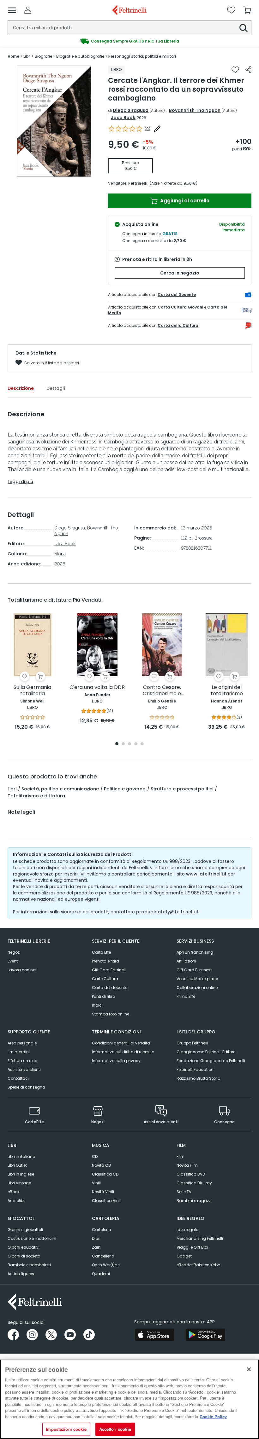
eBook (13, 1191)
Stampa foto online (110, 1014)
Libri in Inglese (21, 1174)
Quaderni (101, 1273)
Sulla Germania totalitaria (32, 690)
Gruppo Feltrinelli (192, 1043)
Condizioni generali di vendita (121, 1043)
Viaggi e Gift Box (192, 1247)
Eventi (13, 961)
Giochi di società (24, 1256)
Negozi (14, 952)
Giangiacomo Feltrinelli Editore (206, 1052)
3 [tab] (129, 744)
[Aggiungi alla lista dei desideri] (235, 69)
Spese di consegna (26, 1087)
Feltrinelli (137, 183)
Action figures (21, 1273)
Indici (97, 1005)
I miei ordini (19, 1052)
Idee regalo (187, 1229)
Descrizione (21, 388)
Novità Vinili (103, 1191)
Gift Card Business (195, 970)
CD (95, 1156)
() (147, 128)
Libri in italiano (21, 1156)
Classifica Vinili (107, 1200)
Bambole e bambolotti (29, 1265)
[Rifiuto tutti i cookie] (249, 1369)
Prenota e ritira (105, 961)
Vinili (96, 1183)
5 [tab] (142, 744)
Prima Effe (186, 996)
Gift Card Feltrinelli (109, 970)
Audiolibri (17, 1200)
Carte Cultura (105, 978)
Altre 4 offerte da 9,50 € (173, 183)
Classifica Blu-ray (194, 1183)
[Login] (27, 10)
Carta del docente (109, 987)
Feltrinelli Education (195, 1069)
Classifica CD (105, 1174)
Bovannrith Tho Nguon (194, 110)
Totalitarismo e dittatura (36, 796)
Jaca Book (123, 117)
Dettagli (55, 388)
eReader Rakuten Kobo (198, 1265)
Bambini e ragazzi (194, 1200)
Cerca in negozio (179, 273)
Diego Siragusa (130, 110)
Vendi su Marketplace (197, 978)
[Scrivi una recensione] (157, 128)
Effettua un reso (22, 1060)
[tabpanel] (54, 121)
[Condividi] (248, 69)
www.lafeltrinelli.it (206, 874)
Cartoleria (101, 1229)
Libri (12, 789)
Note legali (21, 812)
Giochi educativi (23, 1247)
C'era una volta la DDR (97, 687)
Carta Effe (101, 952)
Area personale (22, 1043)
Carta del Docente (177, 294)
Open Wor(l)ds (106, 1265)
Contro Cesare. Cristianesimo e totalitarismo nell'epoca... (162, 690)
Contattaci (18, 1078)
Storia (60, 553)
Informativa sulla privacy (116, 1060)
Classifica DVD (191, 1174)
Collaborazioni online (197, 987)
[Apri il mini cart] (247, 10)
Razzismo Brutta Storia (198, 1078)
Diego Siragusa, (70, 527)
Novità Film (187, 1165)
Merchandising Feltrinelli (200, 1238)
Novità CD (101, 1165)
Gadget (184, 1256)
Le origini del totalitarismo (227, 690)
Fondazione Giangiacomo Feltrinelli (211, 1060)
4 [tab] (136, 744)
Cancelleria (103, 1256)
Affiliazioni (186, 961)
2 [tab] (57, 172)
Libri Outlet (17, 1165)
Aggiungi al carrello (184, 200)
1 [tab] (51, 172)
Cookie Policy (213, 1416)
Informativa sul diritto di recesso (123, 1052)
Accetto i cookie (115, 1429)
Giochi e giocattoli (25, 1229)
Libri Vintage (19, 1183)
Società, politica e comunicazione (60, 789)
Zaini (96, 1247)
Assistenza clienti (24, 1069)
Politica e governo (125, 789)
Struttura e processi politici (182, 789)
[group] (129, 41)
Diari (96, 1238)
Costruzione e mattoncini (32, 1238)
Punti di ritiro (103, 996)
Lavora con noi (22, 970)
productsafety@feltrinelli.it (167, 912)
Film (180, 1156)
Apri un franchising (195, 952)
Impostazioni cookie (66, 1429)
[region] (129, 1399)
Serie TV (184, 1191)
